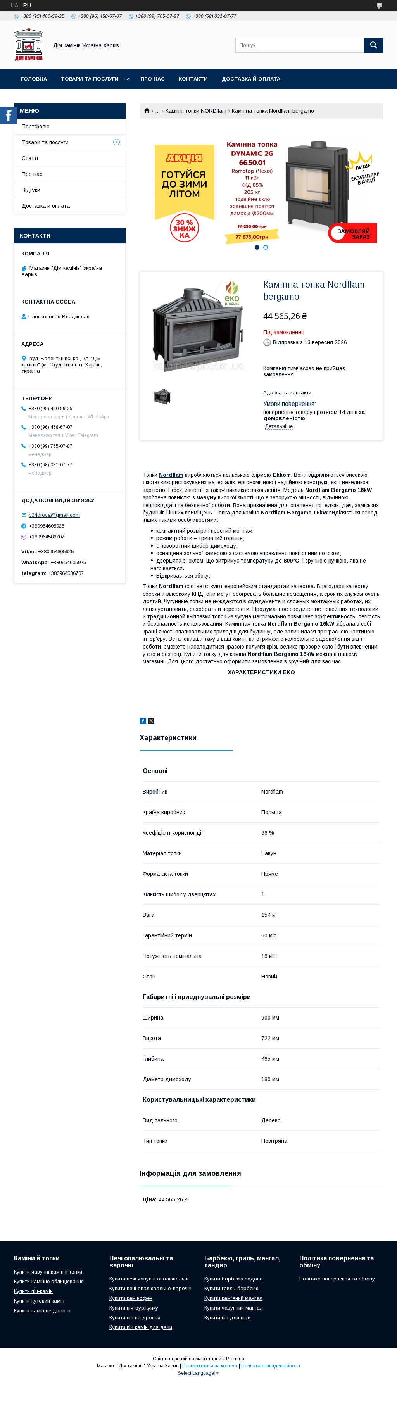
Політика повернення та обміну (337, 1279)
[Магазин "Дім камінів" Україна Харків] (29, 59)
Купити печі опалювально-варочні (150, 1288)
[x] (151, 722)
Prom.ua (235, 1359)
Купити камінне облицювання (49, 1281)
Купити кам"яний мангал (233, 1298)
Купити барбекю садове (233, 1279)
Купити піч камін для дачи (140, 1327)
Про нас (152, 79)
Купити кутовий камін (39, 1301)
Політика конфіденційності (270, 1366)
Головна (34, 79)
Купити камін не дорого (42, 1310)
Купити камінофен (130, 1298)
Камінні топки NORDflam (196, 111)
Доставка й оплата (251, 79)
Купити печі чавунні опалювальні (148, 1279)
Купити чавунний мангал (233, 1308)
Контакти (193, 79)
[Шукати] (373, 45)
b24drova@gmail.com (54, 515)
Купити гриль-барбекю (231, 1288)
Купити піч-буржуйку (133, 1308)
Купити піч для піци (227, 1317)
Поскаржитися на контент (210, 1366)
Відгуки (31, 190)
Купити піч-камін (33, 1291)
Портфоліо (36, 126)
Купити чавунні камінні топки (48, 1272)
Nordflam (171, 475)
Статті (30, 158)
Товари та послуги (90, 79)
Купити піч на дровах (135, 1317)
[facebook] (143, 722)
